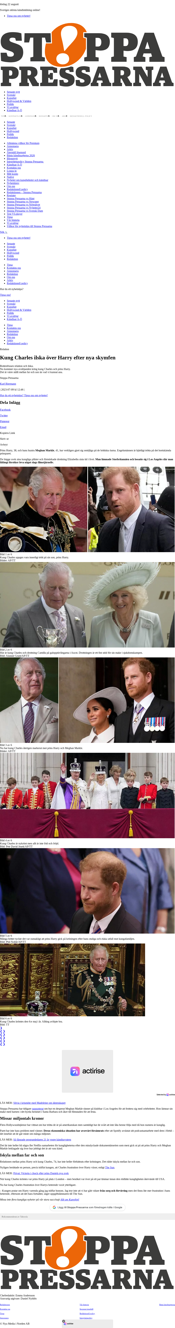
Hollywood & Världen (19, 101)
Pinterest (4, 421)
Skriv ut (4, 438)
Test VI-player (14, 213)
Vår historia (13, 220)
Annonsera (31, 116)
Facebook (5, 409)
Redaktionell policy (81, 116)
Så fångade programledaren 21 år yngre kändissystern (42, 1139)
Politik (10, 104)
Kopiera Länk (7, 433)
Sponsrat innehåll (86, 1309)
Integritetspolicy (86, 1318)
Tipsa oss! (5, 294)
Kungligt (11, 98)
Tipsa (3, 116)
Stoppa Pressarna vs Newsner (23, 201)
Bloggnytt (12, 158)
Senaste (11, 121)
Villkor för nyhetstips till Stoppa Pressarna (29, 226)
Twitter (4, 415)
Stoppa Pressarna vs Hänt (20, 198)
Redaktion (44, 116)
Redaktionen (5, 1305)
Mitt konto (12, 173)
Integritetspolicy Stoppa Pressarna (25, 161)
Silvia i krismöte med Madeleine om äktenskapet (39, 1102)
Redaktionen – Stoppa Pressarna (24, 192)
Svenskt (11, 94)
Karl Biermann (8, 383)
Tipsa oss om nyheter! (18, 15)
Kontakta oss (16, 116)
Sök (2, 232)
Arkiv (65, 116)
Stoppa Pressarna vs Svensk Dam (25, 210)
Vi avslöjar (12, 107)
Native (10, 177)
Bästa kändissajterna (167, 1305)
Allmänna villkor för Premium (23, 143)
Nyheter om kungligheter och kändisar (27, 180)
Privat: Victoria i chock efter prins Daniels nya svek (41, 1173)
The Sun (109, 1167)
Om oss (56, 116)
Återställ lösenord (16, 152)
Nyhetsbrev (13, 183)
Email (3, 427)
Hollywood (13, 131)
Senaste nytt (13, 91)
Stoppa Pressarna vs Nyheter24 (24, 207)
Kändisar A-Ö (14, 110)
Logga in (12, 170)
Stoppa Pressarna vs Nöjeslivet (23, 204)
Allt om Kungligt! (69, 1199)
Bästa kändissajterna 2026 (21, 155)
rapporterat (38, 1108)
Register (11, 195)
